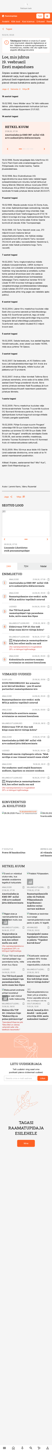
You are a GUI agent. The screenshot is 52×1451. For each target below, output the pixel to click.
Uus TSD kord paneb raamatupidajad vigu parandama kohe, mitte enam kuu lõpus (26, 613)
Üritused (40, 21)
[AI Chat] (39, 1448)
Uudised (13, 607)
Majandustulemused (19, 623)
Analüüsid (14, 579)
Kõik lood (15, 21)
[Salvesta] (48, 579)
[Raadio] (22, 1448)
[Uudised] (13, 1448)
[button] (20, 1078)
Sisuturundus (34, 1004)
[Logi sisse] (47, 1448)
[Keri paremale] (44, 148)
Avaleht (5, 21)
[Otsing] (31, 1448)
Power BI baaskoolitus (13, 852)
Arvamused (32, 927)
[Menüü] (4, 1448)
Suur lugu (7, 679)
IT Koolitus (7, 849)
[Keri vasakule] (7, 148)
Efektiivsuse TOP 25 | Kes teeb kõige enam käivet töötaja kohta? (38, 979)
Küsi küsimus (28, 21)
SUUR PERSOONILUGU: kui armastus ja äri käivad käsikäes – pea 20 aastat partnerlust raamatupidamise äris (21, 686)
